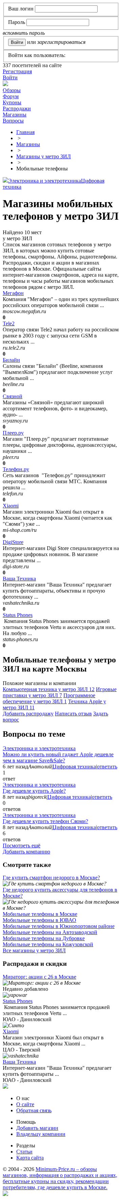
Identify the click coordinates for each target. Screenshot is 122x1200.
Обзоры (12, 90)
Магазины (14, 114)
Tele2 (9, 323)
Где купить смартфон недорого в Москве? (51, 877)
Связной (12, 396)
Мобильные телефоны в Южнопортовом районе (59, 926)
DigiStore (13, 542)
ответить (107, 766)
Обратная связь (34, 1110)
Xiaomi (11, 506)
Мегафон (13, 293)
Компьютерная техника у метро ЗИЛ (49, 689)
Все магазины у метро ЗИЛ (34, 950)
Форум (11, 96)
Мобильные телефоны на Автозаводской (50, 932)
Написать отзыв (73, 713)
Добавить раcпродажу (28, 713)
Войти (10, 77)
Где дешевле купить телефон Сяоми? (45, 821)
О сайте (25, 1104)
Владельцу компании (40, 1134)
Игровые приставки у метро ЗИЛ (60, 692)
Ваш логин (21, 8)
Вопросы (13, 121)
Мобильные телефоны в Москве (40, 914)
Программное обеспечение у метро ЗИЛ (49, 698)
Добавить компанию (26, 851)
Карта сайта (30, 1158)
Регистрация (17, 71)
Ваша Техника (19, 578)
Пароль (16, 22)
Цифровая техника (74, 766)
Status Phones (18, 615)
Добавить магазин (37, 1128)
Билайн (11, 360)
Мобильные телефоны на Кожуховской (48, 944)
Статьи (24, 1151)
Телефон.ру (16, 469)
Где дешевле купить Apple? (34, 791)
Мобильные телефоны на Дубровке (44, 938)
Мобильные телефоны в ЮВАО (39, 920)
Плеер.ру (13, 433)
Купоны (12, 102)
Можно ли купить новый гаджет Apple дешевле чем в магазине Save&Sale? (58, 757)
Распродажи (17, 108)
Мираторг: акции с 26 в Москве (39, 977)
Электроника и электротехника (44, 181)
